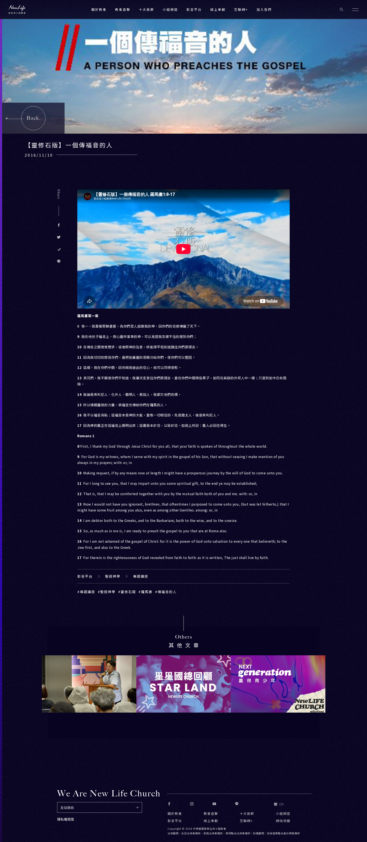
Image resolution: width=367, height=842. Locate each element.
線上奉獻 (211, 820)
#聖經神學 (107, 591)
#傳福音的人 (166, 591)
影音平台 (85, 576)
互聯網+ (241, 9)
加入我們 (264, 9)
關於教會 (175, 813)
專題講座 (140, 576)
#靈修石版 (127, 591)
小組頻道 (170, 9)
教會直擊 (211, 813)
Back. (34, 118)
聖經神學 (112, 576)
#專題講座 (86, 591)
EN (281, 804)
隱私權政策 (65, 819)
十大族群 (247, 813)
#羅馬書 (145, 591)
